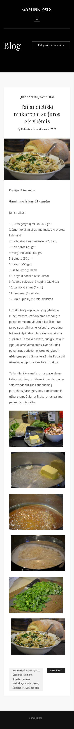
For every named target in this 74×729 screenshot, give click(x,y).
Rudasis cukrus (30, 683)
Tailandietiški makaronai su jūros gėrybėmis (37, 114)
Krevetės (17, 679)
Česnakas (17, 674)
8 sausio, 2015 (47, 129)
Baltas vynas (32, 670)
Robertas (26, 129)
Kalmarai (28, 674)
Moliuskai (17, 683)
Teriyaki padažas (30, 687)
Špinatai (17, 687)
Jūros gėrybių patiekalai (37, 97)
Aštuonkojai (19, 670)
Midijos (26, 679)
